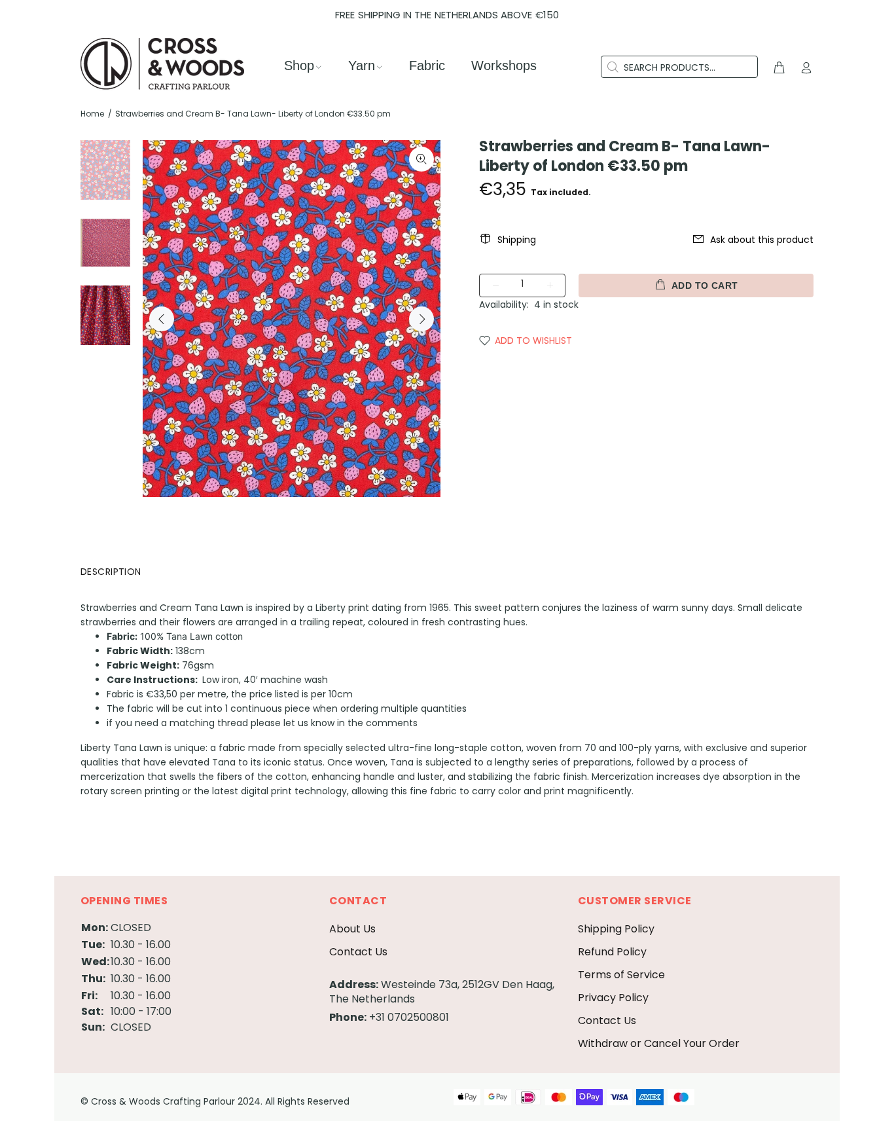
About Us (352, 928)
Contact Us (358, 951)
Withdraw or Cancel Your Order (659, 1043)
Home (92, 113)
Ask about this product (762, 239)
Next (421, 318)
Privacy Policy (613, 997)
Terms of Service (621, 974)
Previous (161, 318)
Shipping (516, 239)
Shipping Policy (616, 928)
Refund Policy (612, 951)
